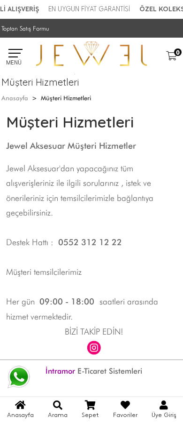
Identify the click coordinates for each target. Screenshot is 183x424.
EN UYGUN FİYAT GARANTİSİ (89, 9)
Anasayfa (14, 98)
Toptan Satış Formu (25, 28)
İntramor (60, 371)
